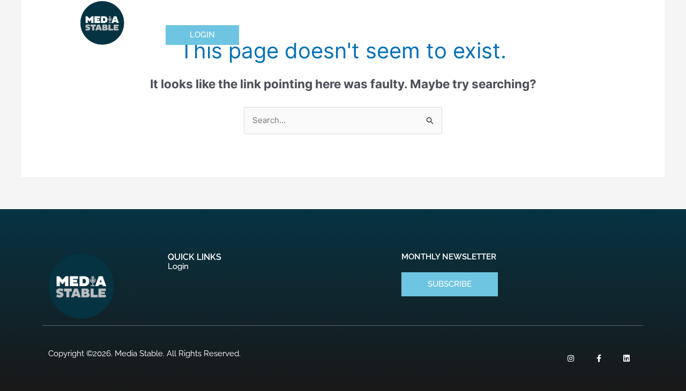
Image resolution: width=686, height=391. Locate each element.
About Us (222, 12)
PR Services (290, 12)
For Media (360, 12)
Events (419, 12)
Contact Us (593, 12)
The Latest (523, 12)
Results (472, 12)
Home (176, 12)
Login (178, 266)
